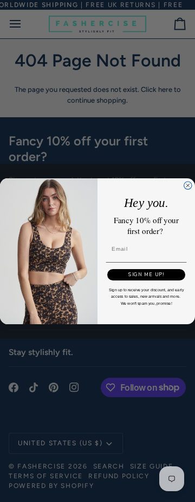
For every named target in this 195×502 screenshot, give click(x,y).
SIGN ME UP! (146, 274)
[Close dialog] (188, 185)
